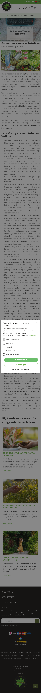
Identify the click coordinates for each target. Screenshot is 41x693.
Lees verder (32, 335)
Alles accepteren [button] (21, 360)
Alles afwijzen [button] (21, 365)
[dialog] (20, 346)
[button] (20, 369)
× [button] (37, 322)
